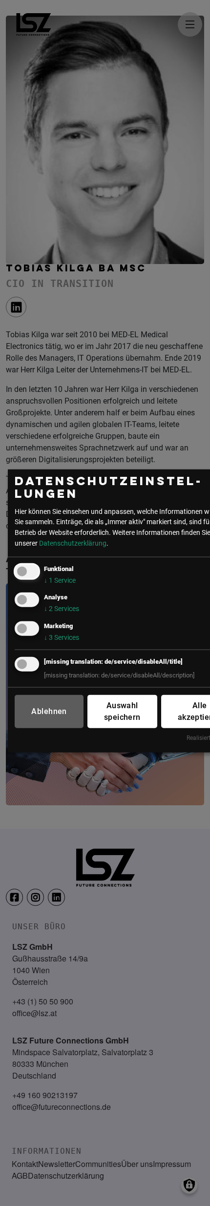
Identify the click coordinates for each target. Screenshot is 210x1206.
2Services (61, 609)
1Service (60, 580)
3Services (61, 637)
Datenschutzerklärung (72, 543)
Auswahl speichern (122, 710)
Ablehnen (48, 710)
